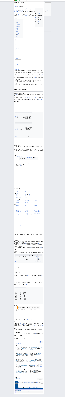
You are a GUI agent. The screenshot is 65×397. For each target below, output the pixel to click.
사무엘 (26, 88)
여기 (30, 247)
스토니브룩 (16, 224)
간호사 (41, 247)
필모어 (28, 252)
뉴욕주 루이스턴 (28, 326)
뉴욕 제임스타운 (32, 162)
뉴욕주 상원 (35, 92)
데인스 (24, 322)
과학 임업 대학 (35, 150)
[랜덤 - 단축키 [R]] (19, 0)
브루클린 (16, 225)
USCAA (28, 319)
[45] (31, 319)
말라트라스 (22, 244)
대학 (14, 8)
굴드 (37, 88)
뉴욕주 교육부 (39, 99)
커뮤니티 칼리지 (18, 8)
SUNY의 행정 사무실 (16, 11)
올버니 (23, 322)
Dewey (27, 14)
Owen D (18, 15)
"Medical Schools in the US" (18, 373)
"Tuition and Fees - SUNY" (32, 361)
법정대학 (18, 193)
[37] (27, 275)
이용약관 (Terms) (32, 395)
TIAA (32, 359)
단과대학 (16, 8)
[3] (26, 8)
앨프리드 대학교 (16, 197)
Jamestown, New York (22, 369)
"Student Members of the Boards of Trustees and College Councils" (21, 365)
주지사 (21, 14)
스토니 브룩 (15, 10)
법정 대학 (36, 97)
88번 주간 (21, 323)
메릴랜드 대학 (29, 275)
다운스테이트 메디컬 (32, 382)
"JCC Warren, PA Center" (18, 369)
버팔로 (42, 325)
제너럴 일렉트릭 (26, 15)
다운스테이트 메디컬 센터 (24, 225)
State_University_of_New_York (26, 395)
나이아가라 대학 (33, 326)
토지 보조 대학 (17, 74)
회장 (28, 15)
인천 (24, 163)
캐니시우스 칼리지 (35, 325)
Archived (17, 353)
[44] (25, 287)
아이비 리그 (33, 313)
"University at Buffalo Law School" (19, 371)
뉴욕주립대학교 (30, 99)
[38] (41, 275)
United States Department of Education (35, 356)
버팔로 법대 (20, 165)
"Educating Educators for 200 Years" (19, 354)
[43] (26, 284)
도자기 (18, 382)
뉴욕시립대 (19, 6)
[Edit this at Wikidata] (20, 378)
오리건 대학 (15, 280)
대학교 (20, 10)
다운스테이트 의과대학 (19, 225)
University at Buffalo (26, 363)
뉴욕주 (19, 11)
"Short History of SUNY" (18, 347)
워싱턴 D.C (27, 11)
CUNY (16, 94)
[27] (38, 243)
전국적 (24, 80)
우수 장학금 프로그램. (32, 365)
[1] (25, 242)
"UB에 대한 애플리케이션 (38, 354)
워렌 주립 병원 (27, 162)
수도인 (21, 11)
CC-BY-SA (30, 395)
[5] (22, 10)
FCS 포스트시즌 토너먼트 (22, 313)
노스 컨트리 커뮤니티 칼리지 (27, 214)
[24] (25, 234)
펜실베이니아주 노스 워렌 (22, 162)
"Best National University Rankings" (33, 360)
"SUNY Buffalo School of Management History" (20, 363)
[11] (22, 81)
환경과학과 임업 (37, 382)
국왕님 (32, 8)
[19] (31, 153)
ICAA (40, 261)
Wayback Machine (35, 365)
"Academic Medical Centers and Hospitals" (20, 372)
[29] (27, 245)
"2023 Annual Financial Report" (19, 346)
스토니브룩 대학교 (16, 191)
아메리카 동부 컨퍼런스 (35, 322)
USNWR (32, 254)
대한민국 (19, 163)
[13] (31, 88)
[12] (27, 86)
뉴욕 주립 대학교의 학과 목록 (19, 156)
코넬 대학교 (26, 97)
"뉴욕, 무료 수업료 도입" (37, 366)
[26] (25, 243)
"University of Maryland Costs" (33, 362)
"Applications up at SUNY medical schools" (20, 375)
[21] (28, 163)
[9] (35, 77)
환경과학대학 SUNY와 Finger (17, 333)
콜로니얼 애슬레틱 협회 (25, 324)
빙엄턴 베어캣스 (27, 322)
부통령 (25, 252)
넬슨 (38, 88)
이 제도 (31, 15)
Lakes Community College (22, 333)
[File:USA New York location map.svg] (37, 158)
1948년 (18, 14)
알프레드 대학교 (29, 97)
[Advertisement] (28, 4)
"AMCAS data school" (33, 346)
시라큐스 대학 (34, 75)
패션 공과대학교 (30, 385)
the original (26, 354)
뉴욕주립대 (16, 6)
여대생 (27, 80)
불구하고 (25, 88)
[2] (41, 20)
